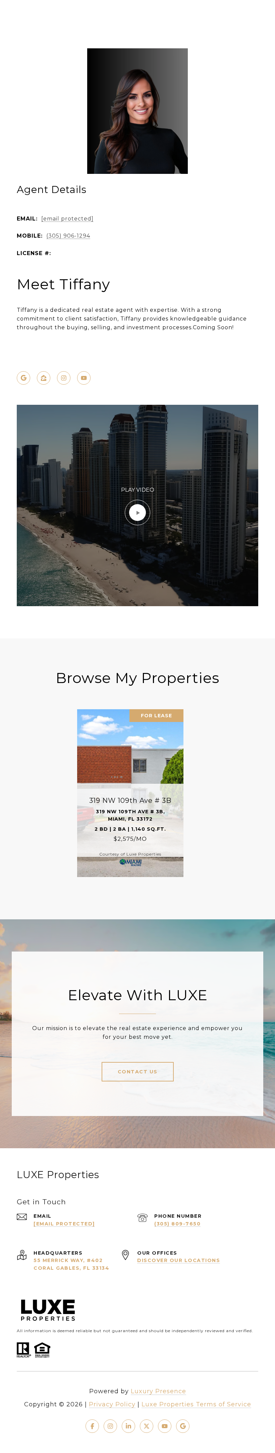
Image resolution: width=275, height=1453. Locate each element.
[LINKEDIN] (128, 1426)
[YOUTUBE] (84, 378)
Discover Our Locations (178, 1260)
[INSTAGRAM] (63, 378)
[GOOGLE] (23, 378)
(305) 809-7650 (177, 1224)
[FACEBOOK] (92, 1426)
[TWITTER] (146, 1426)
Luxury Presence (158, 1391)
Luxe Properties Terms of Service (196, 1404)
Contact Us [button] (138, 1072)
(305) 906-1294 (68, 236)
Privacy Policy (112, 1404)
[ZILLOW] (43, 378)
